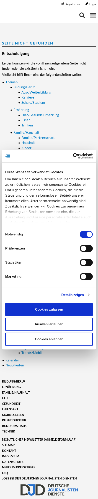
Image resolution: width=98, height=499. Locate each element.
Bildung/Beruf (13, 381)
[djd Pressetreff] (16, 15)
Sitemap (8, 445)
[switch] (86, 248)
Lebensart (10, 409)
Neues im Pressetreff (18, 467)
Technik (8, 431)
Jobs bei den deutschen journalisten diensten (39, 478)
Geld (6, 398)
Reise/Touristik (14, 420)
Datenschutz (12, 462)
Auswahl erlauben (49, 324)
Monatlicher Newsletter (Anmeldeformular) (39, 439)
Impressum (10, 456)
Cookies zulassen (49, 309)
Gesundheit (11, 403)
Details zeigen (72, 295)
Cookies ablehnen (49, 339)
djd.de (49, 490)
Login (92, 4)
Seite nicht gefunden (27, 43)
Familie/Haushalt (16, 392)
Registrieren (72, 4)
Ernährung (11, 387)
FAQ (5, 473)
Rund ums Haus (14, 426)
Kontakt (9, 450)
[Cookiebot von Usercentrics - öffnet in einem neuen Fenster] (73, 156)
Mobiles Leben (13, 415)
